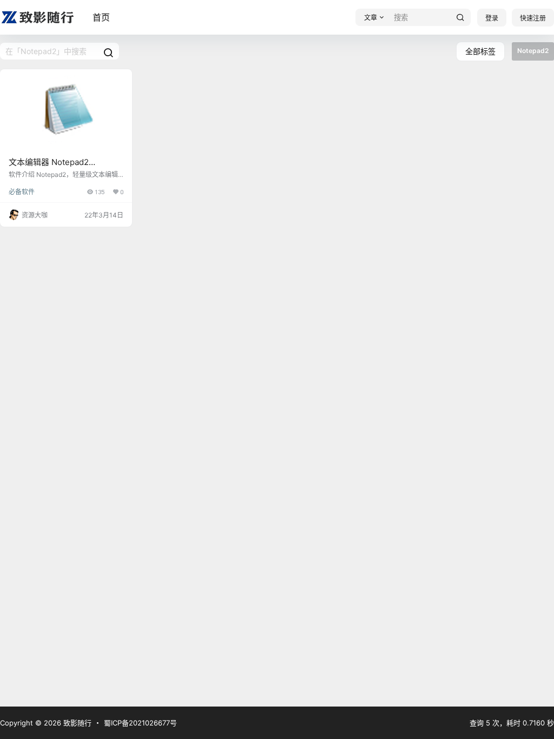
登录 (491, 18)
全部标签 (480, 51)
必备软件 (22, 192)
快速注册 (533, 18)
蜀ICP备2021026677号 (140, 722)
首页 (101, 17)
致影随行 (76, 722)
